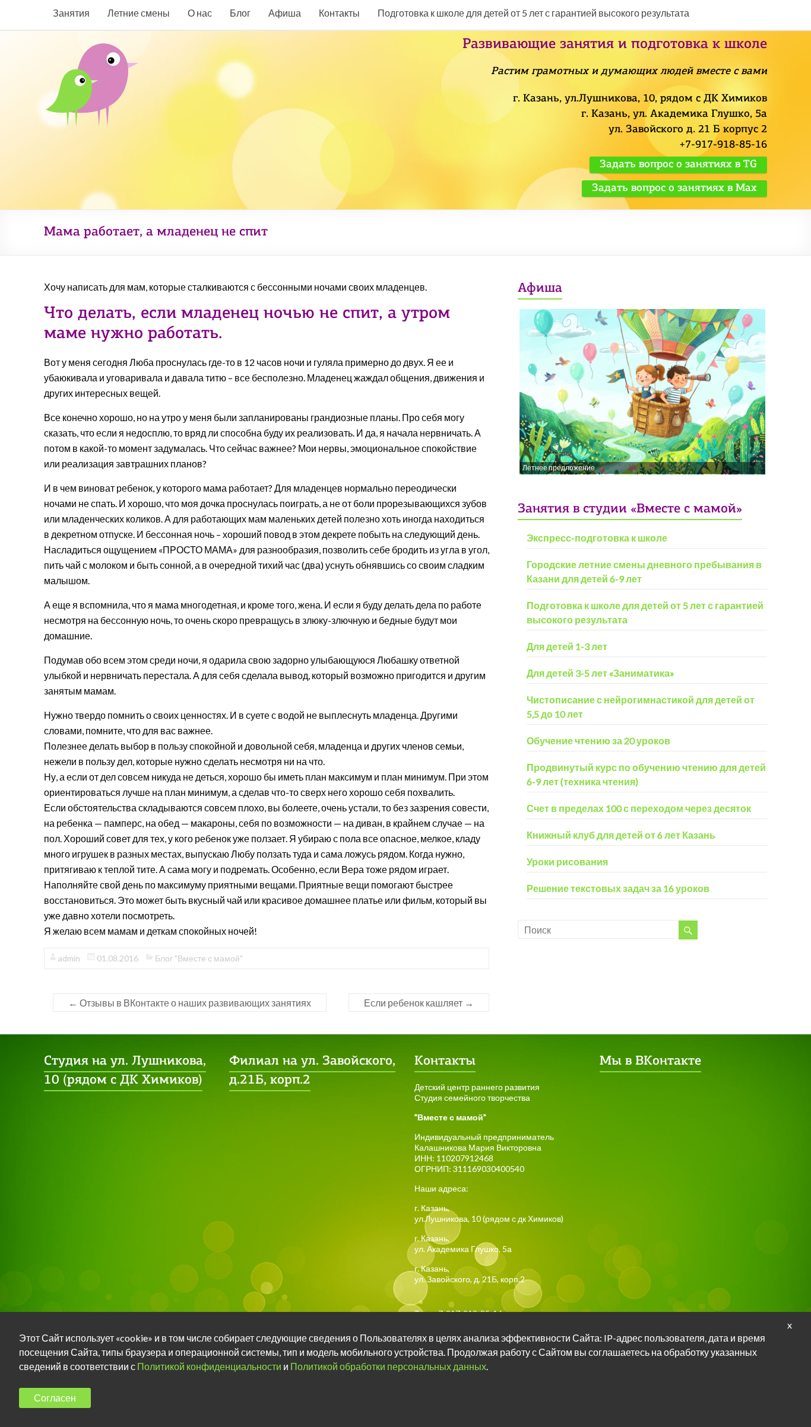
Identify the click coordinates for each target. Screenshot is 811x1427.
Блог (240, 12)
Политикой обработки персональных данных (388, 1366)
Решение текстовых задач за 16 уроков (618, 888)
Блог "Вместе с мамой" (199, 958)
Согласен (55, 1397)
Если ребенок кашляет (419, 1002)
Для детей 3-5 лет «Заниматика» (600, 673)
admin (69, 958)
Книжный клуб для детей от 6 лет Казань (621, 834)
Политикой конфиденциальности (209, 1366)
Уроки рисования (567, 861)
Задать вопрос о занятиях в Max (674, 188)
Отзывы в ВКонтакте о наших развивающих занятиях (189, 1002)
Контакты (339, 12)
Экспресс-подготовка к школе (597, 537)
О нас (200, 12)
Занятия (71, 12)
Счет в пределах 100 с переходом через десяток (639, 808)
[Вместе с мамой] (93, 48)
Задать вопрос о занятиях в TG (678, 165)
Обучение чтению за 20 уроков (598, 740)
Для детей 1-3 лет (567, 646)
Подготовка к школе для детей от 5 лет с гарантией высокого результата (533, 12)
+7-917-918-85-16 (723, 145)
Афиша (284, 12)
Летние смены (138, 12)
